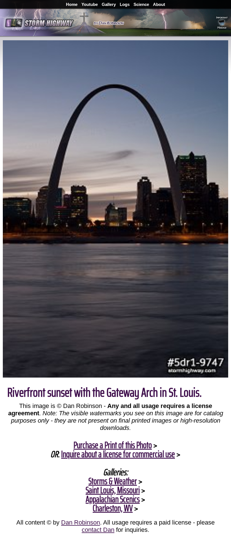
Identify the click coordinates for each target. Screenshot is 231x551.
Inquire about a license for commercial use (118, 454)
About (159, 4)
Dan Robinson (80, 522)
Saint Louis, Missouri (113, 490)
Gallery (109, 4)
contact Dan (98, 529)
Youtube (89, 4)
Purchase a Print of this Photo (113, 445)
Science (141, 4)
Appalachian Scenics (113, 499)
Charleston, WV (113, 508)
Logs (125, 4)
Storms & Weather (112, 481)
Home (71, 4)
